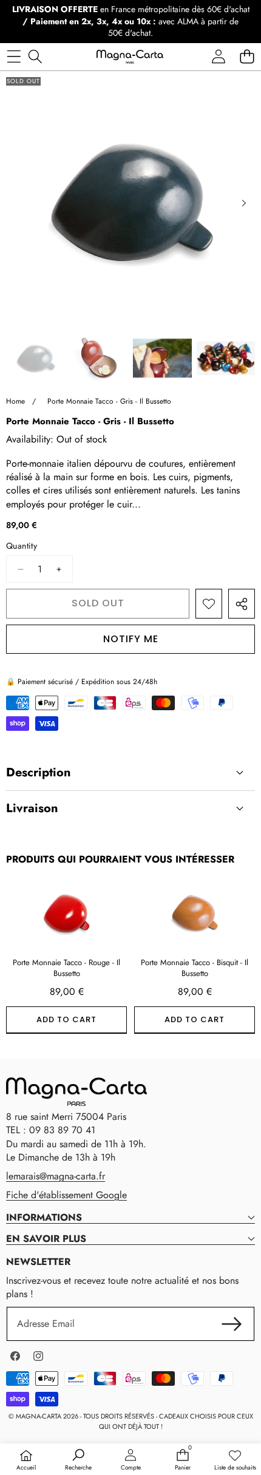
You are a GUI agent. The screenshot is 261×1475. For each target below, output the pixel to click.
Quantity (21, 546)
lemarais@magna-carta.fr (55, 1176)
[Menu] (13, 56)
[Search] (35, 56)
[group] (35, 358)
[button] (246, 56)
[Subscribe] (232, 1324)
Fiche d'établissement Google (66, 1195)
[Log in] (218, 56)
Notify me (130, 639)
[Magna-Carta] (130, 56)
